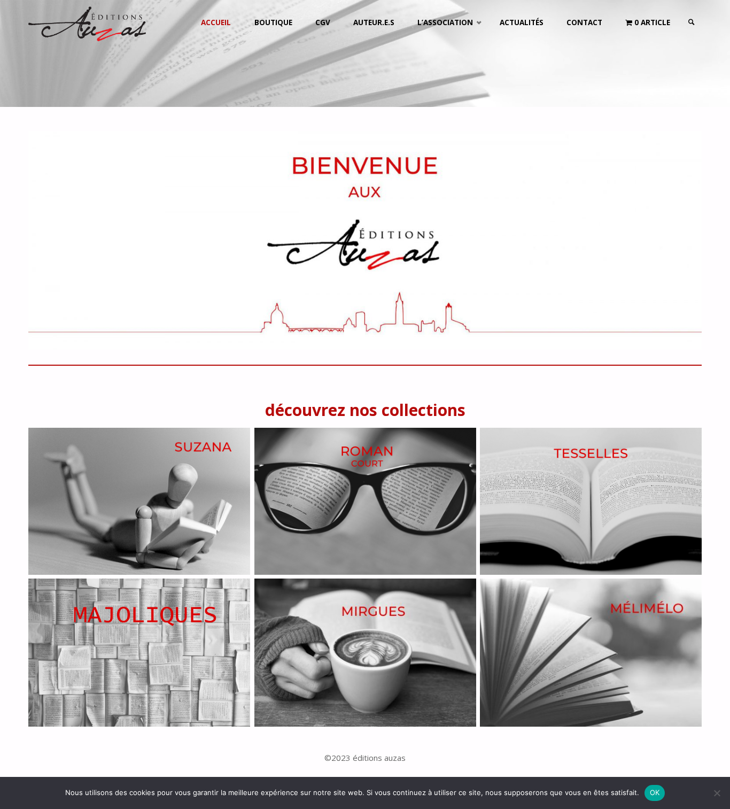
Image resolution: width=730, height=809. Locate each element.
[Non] (716, 793)
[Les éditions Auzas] (87, 22)
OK (655, 792)
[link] (691, 22)
